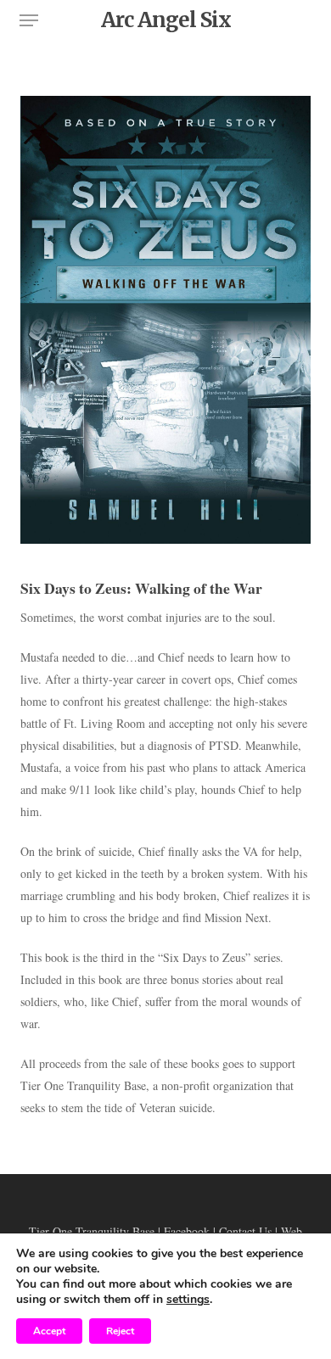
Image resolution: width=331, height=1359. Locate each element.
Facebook (187, 1231)
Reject (120, 1331)
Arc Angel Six (166, 20)
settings (188, 1299)
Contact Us (245, 1231)
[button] (29, 20)
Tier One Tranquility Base (91, 1231)
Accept (49, 1331)
